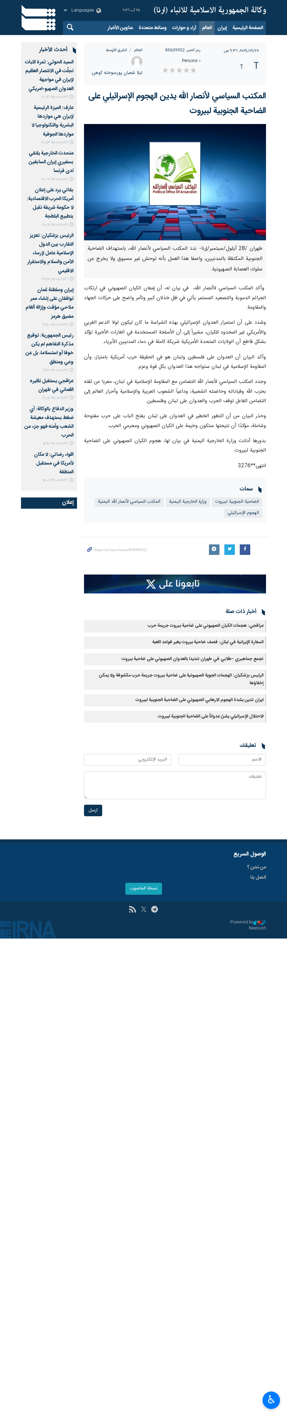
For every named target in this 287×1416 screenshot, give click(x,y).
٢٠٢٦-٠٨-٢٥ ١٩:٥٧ (54, 279)
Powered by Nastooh (248, 925)
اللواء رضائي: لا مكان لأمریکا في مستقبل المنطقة (54, 463)
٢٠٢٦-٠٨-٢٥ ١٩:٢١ (55, 370)
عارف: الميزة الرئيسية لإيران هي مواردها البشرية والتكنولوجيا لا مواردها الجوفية (52, 121)
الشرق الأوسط (116, 50)
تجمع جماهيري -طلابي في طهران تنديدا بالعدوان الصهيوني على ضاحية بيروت (192, 659)
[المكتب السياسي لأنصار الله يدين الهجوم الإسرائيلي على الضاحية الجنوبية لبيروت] (175, 182)
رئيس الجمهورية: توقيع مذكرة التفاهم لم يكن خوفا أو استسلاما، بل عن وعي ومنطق (50, 348)
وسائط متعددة (153, 28)
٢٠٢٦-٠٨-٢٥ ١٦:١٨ (55, 398)
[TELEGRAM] (154, 910)
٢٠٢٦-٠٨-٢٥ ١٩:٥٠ (55, 325)
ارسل (93, 810)
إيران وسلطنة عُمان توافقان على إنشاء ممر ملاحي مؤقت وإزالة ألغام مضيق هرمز (50, 303)
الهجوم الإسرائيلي (243, 513)
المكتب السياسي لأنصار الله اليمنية (129, 502)
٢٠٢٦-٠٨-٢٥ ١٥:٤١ (55, 443)
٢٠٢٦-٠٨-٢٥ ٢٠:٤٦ (55, 97)
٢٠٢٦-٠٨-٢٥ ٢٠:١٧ (55, 179)
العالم (207, 28)
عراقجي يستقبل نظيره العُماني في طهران (52, 385)
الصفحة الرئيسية (247, 28)
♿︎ (271, 1399)
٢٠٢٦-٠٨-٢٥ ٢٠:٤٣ (54, 142)
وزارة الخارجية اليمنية (187, 502)
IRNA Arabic (210, 11)
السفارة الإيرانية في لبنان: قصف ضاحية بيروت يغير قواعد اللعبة (208, 642)
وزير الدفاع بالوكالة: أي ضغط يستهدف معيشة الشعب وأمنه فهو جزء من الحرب (49, 422)
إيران (222, 28)
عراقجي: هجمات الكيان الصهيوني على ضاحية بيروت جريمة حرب (206, 626)
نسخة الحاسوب (144, 888)
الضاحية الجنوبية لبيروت (237, 502)
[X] (143, 910)
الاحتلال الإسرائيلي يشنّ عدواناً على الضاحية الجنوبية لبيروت (211, 716)
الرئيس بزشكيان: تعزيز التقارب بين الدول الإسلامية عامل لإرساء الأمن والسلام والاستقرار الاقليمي (50, 253)
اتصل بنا (258, 877)
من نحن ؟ (256, 867)
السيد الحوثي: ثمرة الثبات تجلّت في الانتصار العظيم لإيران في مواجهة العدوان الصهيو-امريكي (49, 75)
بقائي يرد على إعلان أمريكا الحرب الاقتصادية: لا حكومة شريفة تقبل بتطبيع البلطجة (50, 203)
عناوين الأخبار (120, 28)
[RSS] (132, 910)
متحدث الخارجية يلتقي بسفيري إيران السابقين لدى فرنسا (51, 162)
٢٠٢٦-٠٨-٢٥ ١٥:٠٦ (55, 480)
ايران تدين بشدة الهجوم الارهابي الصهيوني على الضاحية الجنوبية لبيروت (199, 700)
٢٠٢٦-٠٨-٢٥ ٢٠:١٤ (55, 225)
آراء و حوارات (184, 28)
